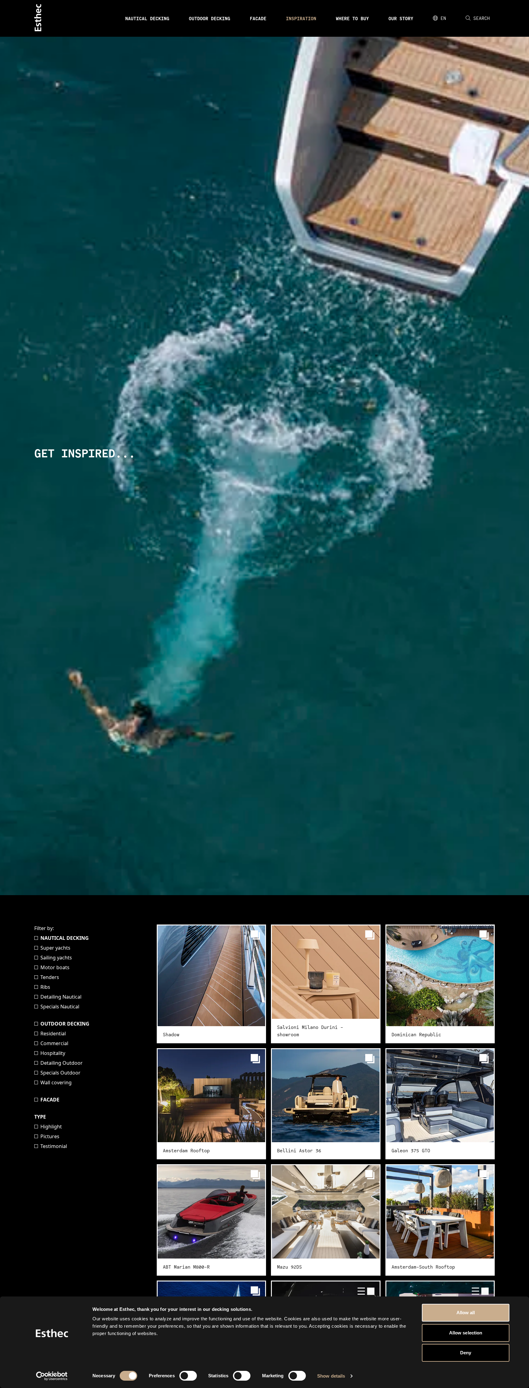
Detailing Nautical (60, 996)
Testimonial (53, 1146)
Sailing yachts (56, 957)
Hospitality (52, 1053)
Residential (53, 1033)
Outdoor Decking (209, 18)
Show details (331, 1376)
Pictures (49, 1136)
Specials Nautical (59, 1006)
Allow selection (465, 1332)
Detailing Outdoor (61, 1063)
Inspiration (301, 18)
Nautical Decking (147, 18)
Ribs (45, 987)
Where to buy (352, 18)
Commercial (54, 1043)
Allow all (465, 1312)
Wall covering (56, 1082)
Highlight (51, 1126)
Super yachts (55, 947)
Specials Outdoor (60, 1072)
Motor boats (54, 967)
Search (481, 18)
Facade (258, 18)
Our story (400, 18)
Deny (465, 1352)
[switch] (188, 1376)
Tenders (49, 977)
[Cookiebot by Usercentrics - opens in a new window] (52, 1376)
